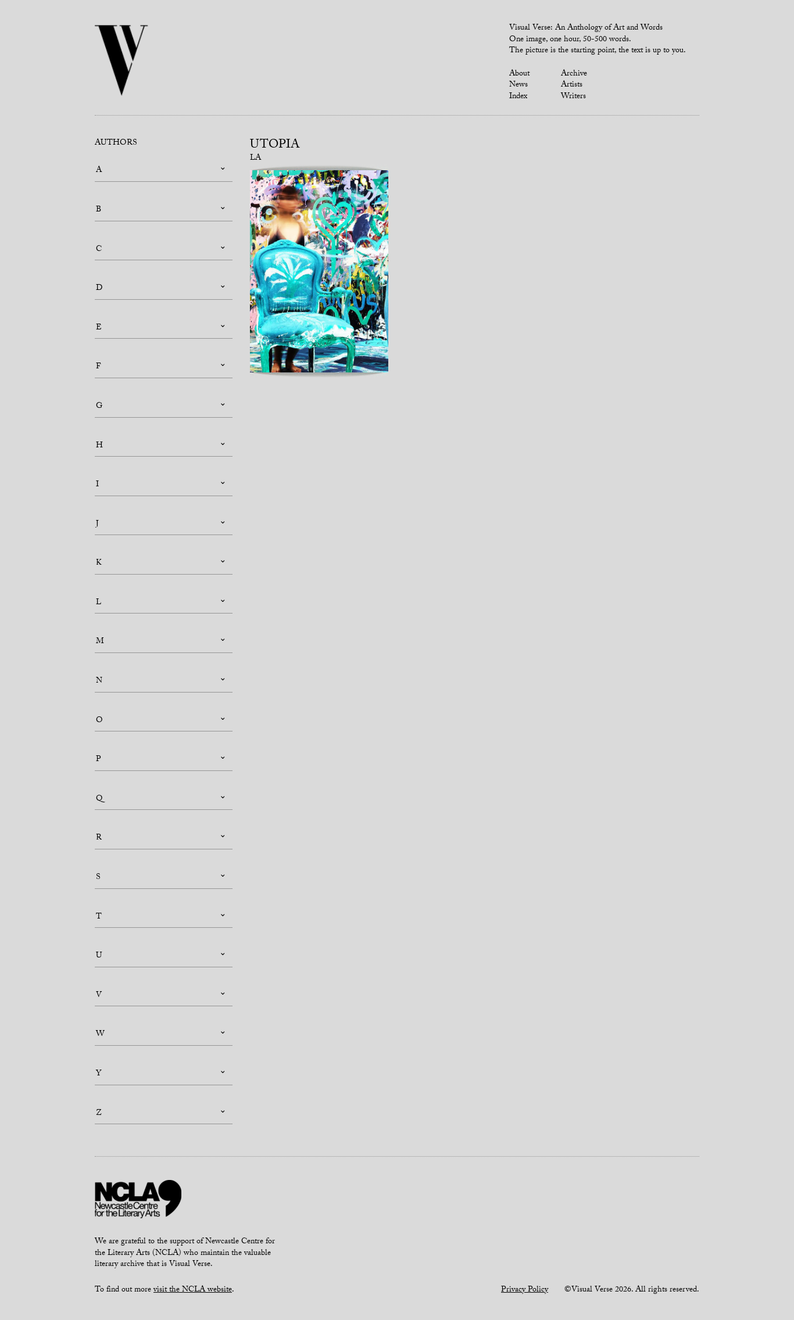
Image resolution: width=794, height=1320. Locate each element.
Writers (573, 97)
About (519, 74)
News (518, 85)
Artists (571, 85)
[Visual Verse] (122, 62)
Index (518, 97)
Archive (574, 74)
